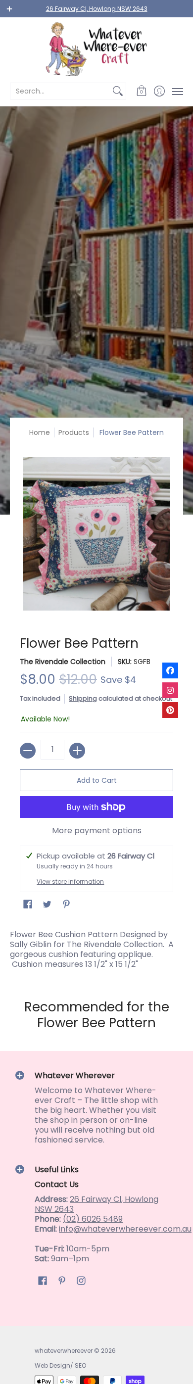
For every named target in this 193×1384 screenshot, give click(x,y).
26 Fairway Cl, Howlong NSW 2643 (96, 8)
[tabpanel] (96, 947)
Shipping (83, 698)
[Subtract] (28, 751)
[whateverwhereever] (96, 49)
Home (39, 432)
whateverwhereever (64, 1350)
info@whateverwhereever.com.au (125, 1229)
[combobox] (60, 91)
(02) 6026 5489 (93, 1219)
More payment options (97, 831)
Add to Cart (97, 780)
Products (73, 432)
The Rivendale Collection (62, 662)
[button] (141, 91)
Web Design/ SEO (60, 1365)
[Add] (77, 751)
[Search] (118, 91)
